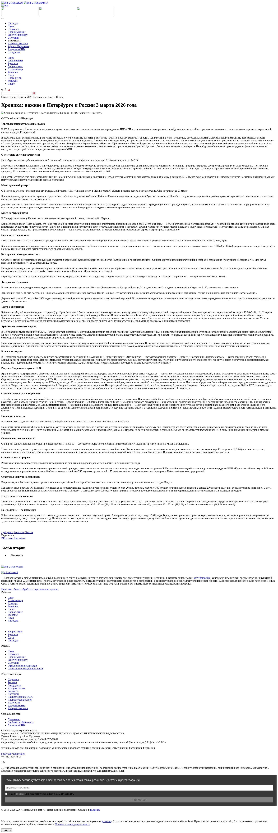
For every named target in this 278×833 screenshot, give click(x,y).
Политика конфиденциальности (25, 668)
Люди (11, 75)
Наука (11, 26)
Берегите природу (18, 34)
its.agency (95, 809)
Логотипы (13, 694)
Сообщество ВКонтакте (21, 722)
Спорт (11, 83)
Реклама (12, 682)
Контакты (13, 691)
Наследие (13, 23)
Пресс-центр (15, 78)
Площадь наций (16, 32)
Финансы (13, 72)
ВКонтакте (7, 538)
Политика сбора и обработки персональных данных (30, 589)
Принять (7, 830)
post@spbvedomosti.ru (13, 753)
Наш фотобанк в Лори (20, 699)
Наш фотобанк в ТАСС (20, 696)
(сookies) (106, 821)
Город (11, 57)
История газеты (16, 688)
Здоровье (13, 63)
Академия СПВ (16, 49)
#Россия (28, 532)
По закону (13, 29)
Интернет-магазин (18, 43)
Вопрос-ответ (15, 66)
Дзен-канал (14, 719)
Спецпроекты (15, 60)
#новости (19, 532)
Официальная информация (22, 665)
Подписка (13, 679)
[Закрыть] (2, 768)
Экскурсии (14, 52)
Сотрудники (14, 685)
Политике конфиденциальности (72, 824)
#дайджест (7, 532)
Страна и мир (15, 69)
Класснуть (19, 538)
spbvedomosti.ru (202, 577)
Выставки (13, 37)
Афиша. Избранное (18, 46)
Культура (13, 80)
